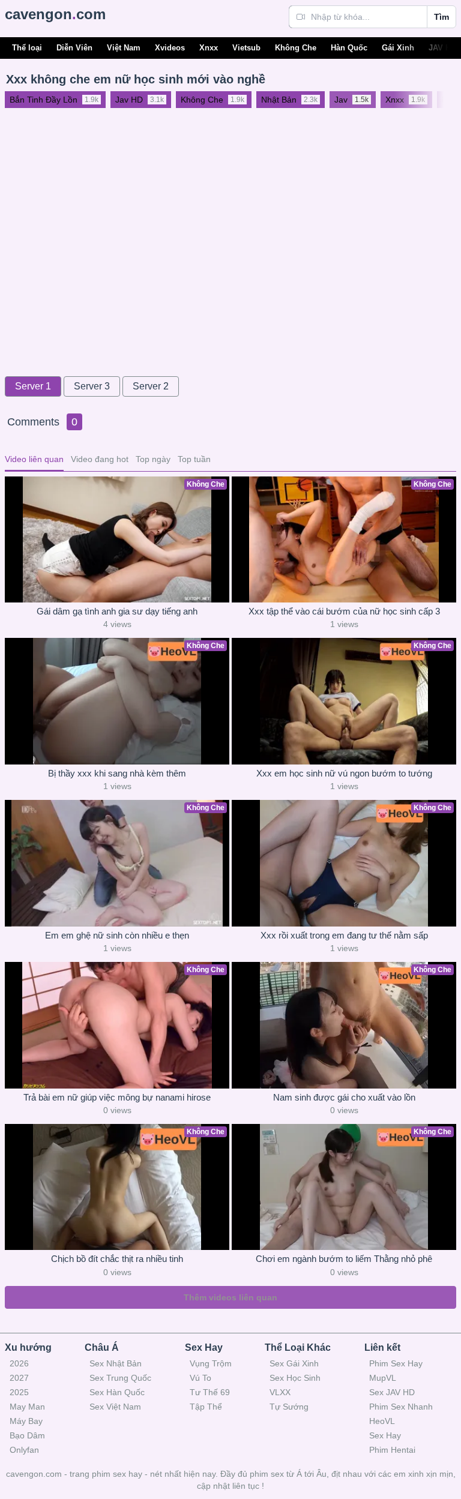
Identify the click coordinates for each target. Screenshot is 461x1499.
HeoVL (382, 1421)
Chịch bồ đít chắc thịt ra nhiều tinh (117, 1259)
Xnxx (208, 47)
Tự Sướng (289, 1406)
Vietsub (246, 47)
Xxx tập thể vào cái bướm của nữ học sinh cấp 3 (344, 611)
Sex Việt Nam (115, 1406)
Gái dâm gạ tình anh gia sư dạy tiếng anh (117, 611)
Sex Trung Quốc (120, 1378)
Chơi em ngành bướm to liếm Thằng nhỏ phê (344, 1259)
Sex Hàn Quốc (117, 1392)
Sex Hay (385, 1435)
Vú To (200, 1378)
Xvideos (170, 47)
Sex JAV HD (392, 1392)
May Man (27, 1406)
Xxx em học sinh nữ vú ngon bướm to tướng (344, 773)
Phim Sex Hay (396, 1363)
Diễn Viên (74, 47)
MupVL (382, 1378)
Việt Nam (123, 47)
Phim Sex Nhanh (401, 1406)
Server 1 (33, 386)
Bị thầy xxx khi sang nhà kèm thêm (117, 773)
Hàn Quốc (349, 47)
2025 (19, 1392)
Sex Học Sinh (295, 1378)
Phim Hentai (392, 1450)
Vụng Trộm (211, 1363)
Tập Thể (206, 1406)
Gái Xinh (398, 47)
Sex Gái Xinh (294, 1363)
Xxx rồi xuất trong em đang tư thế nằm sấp (344, 935)
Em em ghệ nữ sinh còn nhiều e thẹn (117, 935)
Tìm (441, 17)
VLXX (280, 1392)
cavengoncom (55, 14)
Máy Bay (26, 1421)
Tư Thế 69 (210, 1392)
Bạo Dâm (27, 1435)
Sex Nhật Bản (115, 1363)
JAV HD (442, 47)
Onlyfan (24, 1450)
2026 (19, 1363)
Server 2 (151, 386)
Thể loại (27, 47)
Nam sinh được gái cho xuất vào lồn (344, 1097)
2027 (19, 1378)
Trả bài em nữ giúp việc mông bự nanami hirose (117, 1097)
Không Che (295, 47)
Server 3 (92, 386)
